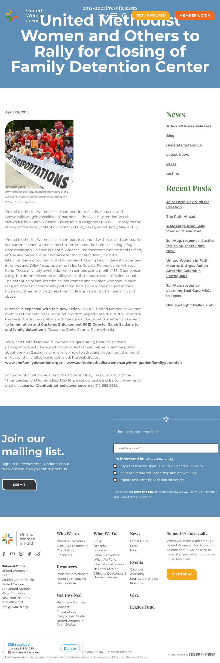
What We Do (105, 533)
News (135, 533)
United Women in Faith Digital (70, 623)
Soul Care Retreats (144, 579)
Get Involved (151, 15)
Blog (170, 136)
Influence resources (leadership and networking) (158, 473)
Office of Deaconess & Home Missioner (109, 575)
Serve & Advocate (106, 555)
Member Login (195, 15)
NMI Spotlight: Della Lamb (190, 305)
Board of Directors (71, 541)
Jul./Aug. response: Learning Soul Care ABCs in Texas (188, 290)
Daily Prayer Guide (71, 616)
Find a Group (66, 612)
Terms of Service (118, 652)
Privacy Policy (93, 652)
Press (171, 164)
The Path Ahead (180, 217)
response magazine (71, 579)
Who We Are (68, 533)
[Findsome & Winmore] (191, 654)
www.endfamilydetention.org (31, 363)
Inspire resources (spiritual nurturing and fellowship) (161, 466)
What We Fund (104, 559)
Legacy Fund (142, 607)
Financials (64, 555)
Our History (65, 550)
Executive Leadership (72, 546)
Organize (100, 546)
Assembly (137, 574)
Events (136, 562)
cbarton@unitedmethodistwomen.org (56, 385)
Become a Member (71, 602)
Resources (67, 566)
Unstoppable (66, 583)
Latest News (177, 155)
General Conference (184, 145)
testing (172, 174)
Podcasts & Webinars (72, 574)
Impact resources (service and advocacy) (151, 480)
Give (134, 595)
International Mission (109, 564)
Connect (63, 607)
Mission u (137, 583)
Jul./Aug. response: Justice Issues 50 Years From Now (190, 246)
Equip (97, 541)
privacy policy (144, 491)
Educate (99, 550)
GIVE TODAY (182, 574)
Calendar (136, 569)
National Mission (105, 569)
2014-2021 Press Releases (188, 126)
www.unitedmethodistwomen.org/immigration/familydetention (124, 363)
